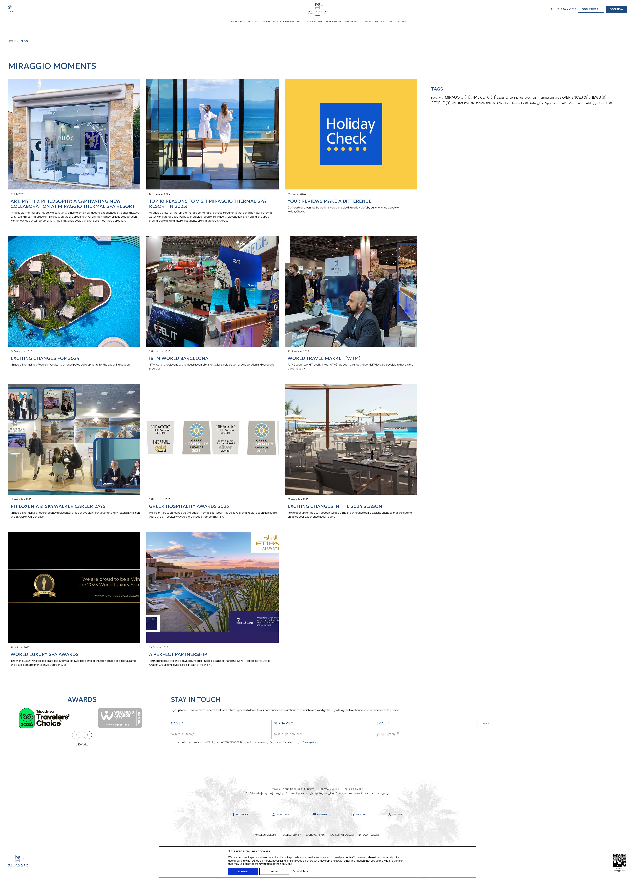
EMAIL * (382, 723)
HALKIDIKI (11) (484, 97)
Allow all (243, 871)
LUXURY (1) (437, 97)
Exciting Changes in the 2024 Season (335, 506)
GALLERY (380, 21)
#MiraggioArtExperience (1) (545, 103)
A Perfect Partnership (178, 654)
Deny (274, 871)
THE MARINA (352, 21)
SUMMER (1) (516, 97)
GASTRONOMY (313, 21)
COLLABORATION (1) (463, 103)
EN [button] (10, 11)
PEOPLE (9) (440, 102)
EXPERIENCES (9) (574, 97)
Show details (300, 871)
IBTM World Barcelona (178, 358)
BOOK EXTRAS (590, 9)
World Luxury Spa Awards (45, 654)
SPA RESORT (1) (549, 97)
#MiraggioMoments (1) (599, 103)
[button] (88, 735)
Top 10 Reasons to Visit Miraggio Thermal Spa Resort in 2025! (207, 203)
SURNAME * (283, 723)
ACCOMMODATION (259, 21)
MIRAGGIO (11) (458, 97)
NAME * (177, 723)
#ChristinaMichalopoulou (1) (512, 103)
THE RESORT (236, 21)
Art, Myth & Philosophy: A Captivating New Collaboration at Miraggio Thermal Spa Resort (73, 203)
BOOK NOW (616, 9)
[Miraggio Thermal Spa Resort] (317, 8)
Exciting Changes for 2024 (45, 358)
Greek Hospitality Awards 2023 (189, 506)
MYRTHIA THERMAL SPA (287, 21)
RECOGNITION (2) (485, 103)
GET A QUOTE (397, 21)
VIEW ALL (82, 744)
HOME (12, 41)
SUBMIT (487, 723)
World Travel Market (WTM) (324, 358)
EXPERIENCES (333, 21)
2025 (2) (503, 97)
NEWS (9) (598, 97)
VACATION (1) (532, 97)
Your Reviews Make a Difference (329, 201)
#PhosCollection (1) (573, 103)
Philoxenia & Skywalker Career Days (58, 506)
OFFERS (367, 21)
